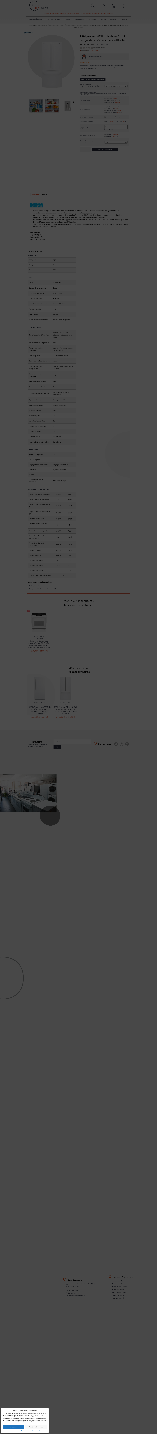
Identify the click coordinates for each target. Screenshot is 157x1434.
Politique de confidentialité (28, 1430)
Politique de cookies (15, 1430)
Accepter (13, 1427)
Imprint (38, 1430)
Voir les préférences (36, 1427)
